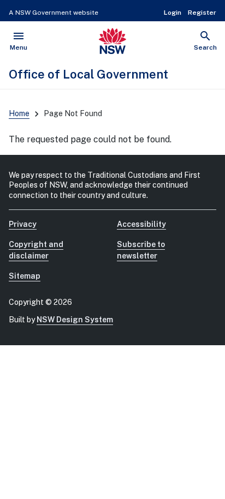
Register (202, 12)
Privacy (23, 224)
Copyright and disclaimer (36, 250)
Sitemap (24, 276)
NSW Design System (75, 319)
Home (19, 113)
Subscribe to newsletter (141, 250)
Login (172, 12)
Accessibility (141, 224)
